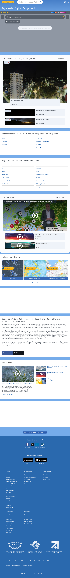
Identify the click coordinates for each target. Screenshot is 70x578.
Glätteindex (27, 517)
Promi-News (8, 532)
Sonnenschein (27, 481)
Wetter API (8, 492)
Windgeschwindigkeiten (30, 477)
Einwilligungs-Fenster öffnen (34, 561)
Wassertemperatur (28, 484)
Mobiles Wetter (47, 471)
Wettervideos (9, 511)
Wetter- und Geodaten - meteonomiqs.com (11, 495)
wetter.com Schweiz (10, 484)
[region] (35, 31)
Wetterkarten (28, 471)
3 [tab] (37, 282)
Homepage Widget (10, 490)
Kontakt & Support (47, 561)
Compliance (7, 565)
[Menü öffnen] (68, 2)
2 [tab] (35, 282)
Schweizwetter (9, 519)
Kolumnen (8, 477)
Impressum (56, 561)
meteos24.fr (8, 501)
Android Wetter (46, 479)
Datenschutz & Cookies (20, 561)
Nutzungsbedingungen (27, 565)
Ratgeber (27, 511)
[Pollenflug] (65, 2)
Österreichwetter (10, 521)
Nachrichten (8, 514)
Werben (7, 488)
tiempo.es (8, 498)
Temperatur (27, 479)
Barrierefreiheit (16, 565)
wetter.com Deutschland (11, 481)
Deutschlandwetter (10, 517)
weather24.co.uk (9, 507)
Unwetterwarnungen (10, 479)
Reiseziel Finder (28, 519)
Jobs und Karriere (9, 561)
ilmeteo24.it (8, 503)
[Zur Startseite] (8, 1)
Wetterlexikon (9, 530)
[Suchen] (40, 2)
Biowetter (26, 514)
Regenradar (27, 475)
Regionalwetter (9, 523)
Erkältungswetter (28, 521)
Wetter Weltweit (9, 528)
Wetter (8, 471)
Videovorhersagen (10, 475)
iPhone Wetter (46, 475)
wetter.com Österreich (11, 486)
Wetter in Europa (10, 526)
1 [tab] (32, 282)
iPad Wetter (46, 477)
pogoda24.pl (9, 505)
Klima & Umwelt (28, 523)
